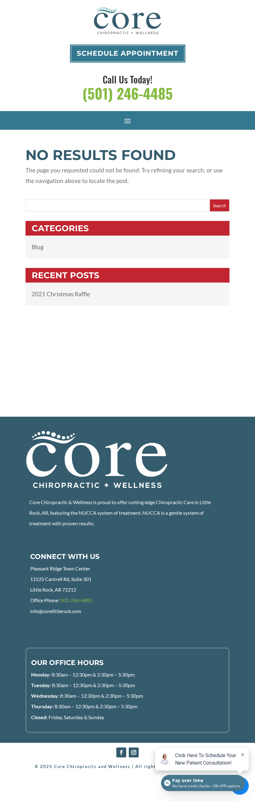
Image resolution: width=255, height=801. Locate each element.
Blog (38, 247)
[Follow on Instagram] (134, 752)
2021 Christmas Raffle (61, 293)
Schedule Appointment (127, 53)
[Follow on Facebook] (121, 752)
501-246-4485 (76, 600)
